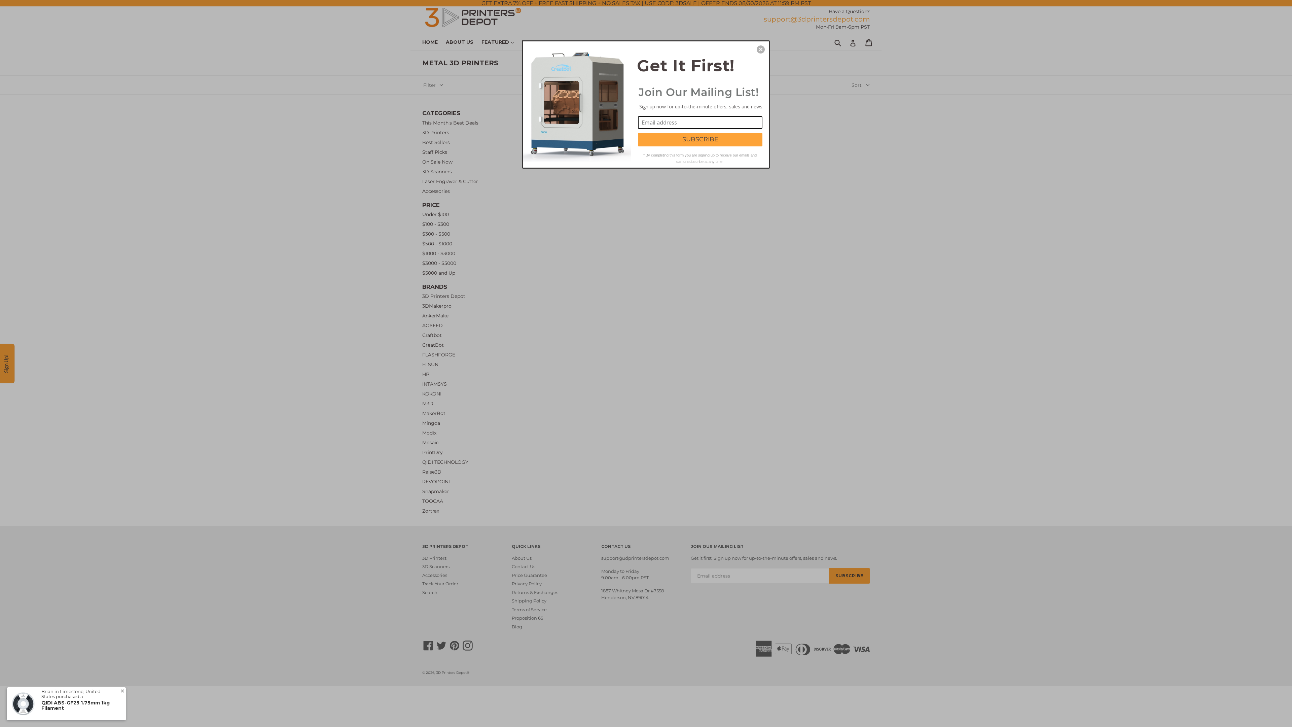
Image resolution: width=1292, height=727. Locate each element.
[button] (761, 49)
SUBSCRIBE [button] (700, 139)
